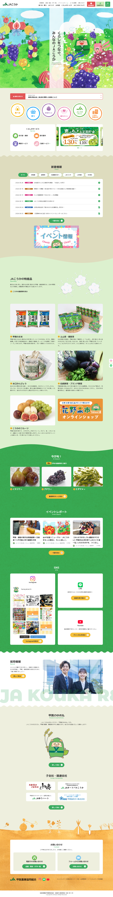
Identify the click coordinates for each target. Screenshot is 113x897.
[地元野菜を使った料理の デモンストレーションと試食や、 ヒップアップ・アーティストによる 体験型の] (46, 614)
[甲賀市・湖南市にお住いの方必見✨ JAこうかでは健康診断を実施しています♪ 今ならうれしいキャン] (32, 614)
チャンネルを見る (79, 635)
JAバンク (51, 5)
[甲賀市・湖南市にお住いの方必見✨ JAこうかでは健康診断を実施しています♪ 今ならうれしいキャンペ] (46, 627)
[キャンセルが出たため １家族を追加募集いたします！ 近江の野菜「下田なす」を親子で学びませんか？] (19, 627)
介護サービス (44, 143)
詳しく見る (17, 676)
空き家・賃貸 (23, 135)
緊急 (91, 5)
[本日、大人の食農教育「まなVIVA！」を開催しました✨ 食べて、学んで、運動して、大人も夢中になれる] (46, 600)
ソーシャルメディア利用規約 (95, 879)
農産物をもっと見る (55, 496)
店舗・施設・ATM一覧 (50, 3)
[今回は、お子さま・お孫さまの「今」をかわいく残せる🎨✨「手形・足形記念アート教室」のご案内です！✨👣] (19, 600)
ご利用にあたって (70, 879)
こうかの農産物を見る (20, 291)
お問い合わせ (81, 3)
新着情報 (41, 3)
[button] (101, 95)
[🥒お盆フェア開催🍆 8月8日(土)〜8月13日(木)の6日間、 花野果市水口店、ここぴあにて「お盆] (32, 600)
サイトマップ (60, 879)
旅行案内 (43, 135)
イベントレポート (62, 3)
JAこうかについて (79, 5)
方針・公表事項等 (81, 879)
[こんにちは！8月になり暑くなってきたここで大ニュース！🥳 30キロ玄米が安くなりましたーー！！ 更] (19, 614)
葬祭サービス (23, 143)
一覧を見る (55, 221)
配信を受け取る (79, 598)
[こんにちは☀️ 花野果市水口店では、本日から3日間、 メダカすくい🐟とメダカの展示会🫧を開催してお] (32, 627)
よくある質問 (73, 3)
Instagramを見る (32, 641)
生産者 (100, 5)
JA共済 (57, 5)
